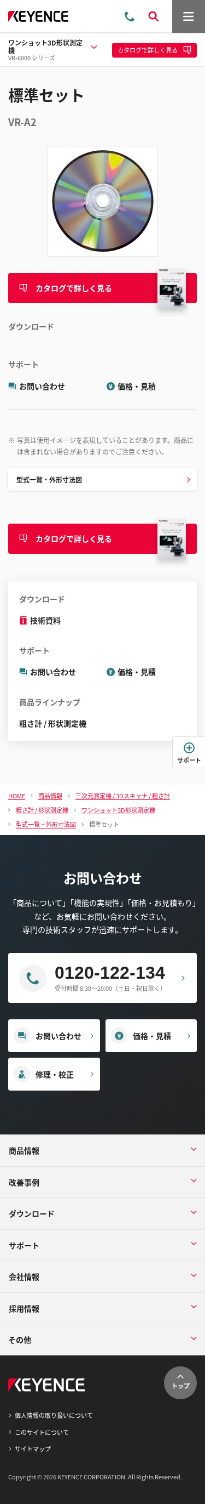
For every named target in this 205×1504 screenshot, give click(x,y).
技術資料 (45, 620)
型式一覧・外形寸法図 (49, 479)
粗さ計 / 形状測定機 (52, 723)
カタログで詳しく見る (74, 287)
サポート (189, 760)
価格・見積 (137, 386)
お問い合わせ (42, 386)
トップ (181, 1385)
